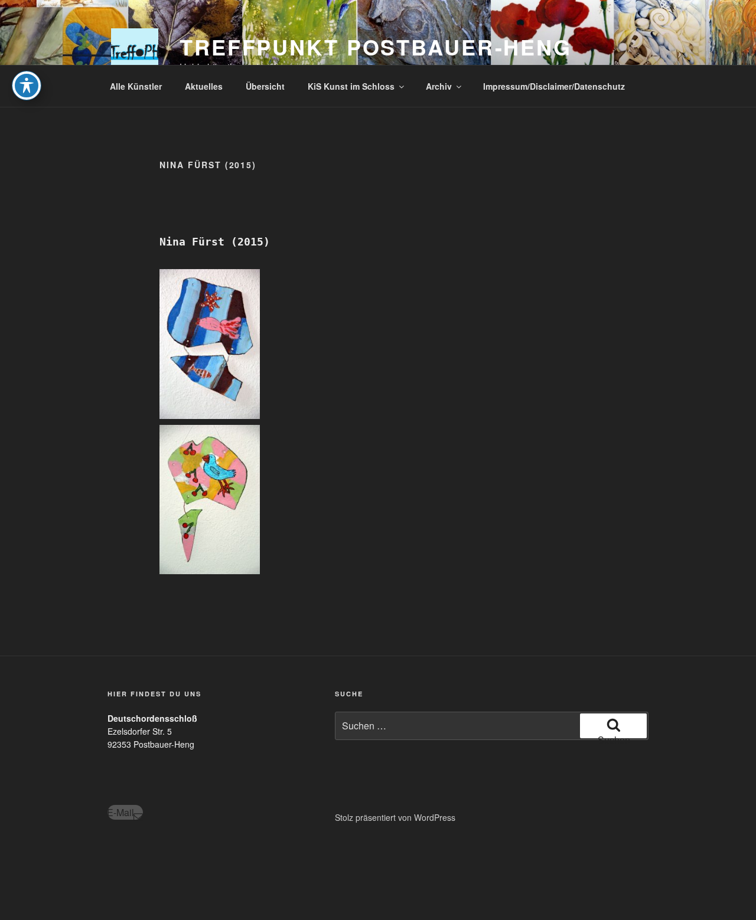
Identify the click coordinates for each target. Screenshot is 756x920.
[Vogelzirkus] (209, 500)
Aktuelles (204, 86)
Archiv (439, 86)
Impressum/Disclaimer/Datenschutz (554, 86)
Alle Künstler (136, 86)
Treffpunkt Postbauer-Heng (376, 46)
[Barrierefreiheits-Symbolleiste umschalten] (26, 85)
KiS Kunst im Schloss (351, 86)
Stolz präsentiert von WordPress (395, 817)
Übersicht (265, 86)
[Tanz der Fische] (209, 344)
